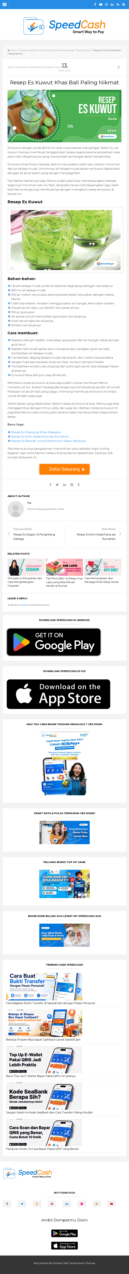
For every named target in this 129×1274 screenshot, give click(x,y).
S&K (65, 1263)
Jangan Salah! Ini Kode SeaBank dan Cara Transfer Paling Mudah (49, 1112)
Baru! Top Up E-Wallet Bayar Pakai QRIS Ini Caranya (40, 1076)
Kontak (58, 1263)
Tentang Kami (76, 1263)
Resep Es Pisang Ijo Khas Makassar (36, 432)
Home (13, 50)
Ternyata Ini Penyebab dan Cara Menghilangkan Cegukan (25, 582)
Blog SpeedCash (43, 1263)
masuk (23, 604)
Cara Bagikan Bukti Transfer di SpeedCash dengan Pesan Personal (50, 1003)
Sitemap (90, 1263)
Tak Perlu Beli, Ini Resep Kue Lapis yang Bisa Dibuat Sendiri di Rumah (64, 582)
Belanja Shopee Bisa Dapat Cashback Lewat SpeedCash (43, 1039)
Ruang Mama (83, 50)
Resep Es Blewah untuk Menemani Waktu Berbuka (48, 441)
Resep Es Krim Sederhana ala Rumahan (40, 436)
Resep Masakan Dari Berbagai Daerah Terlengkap (47, 50)
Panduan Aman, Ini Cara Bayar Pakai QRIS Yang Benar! (42, 1149)
